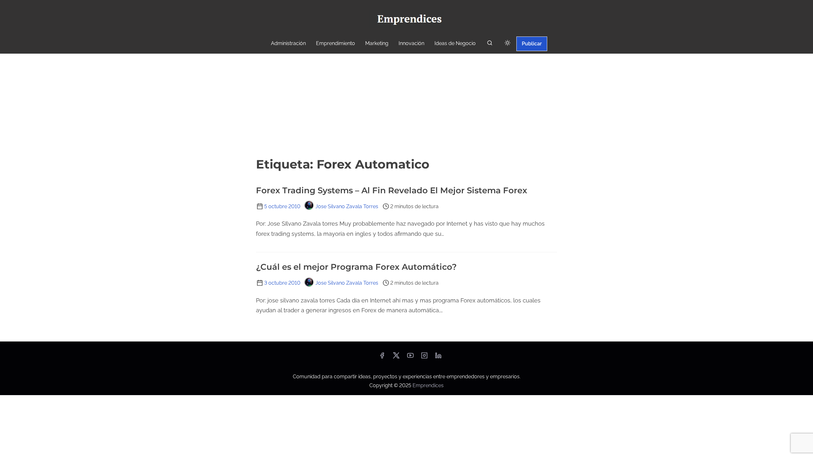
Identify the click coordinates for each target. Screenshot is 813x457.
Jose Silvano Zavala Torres (346, 206)
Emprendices (428, 385)
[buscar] (490, 44)
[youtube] (410, 357)
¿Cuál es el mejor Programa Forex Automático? (356, 267)
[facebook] (382, 357)
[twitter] (396, 357)
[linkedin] (438, 357)
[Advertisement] (406, 104)
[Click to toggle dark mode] (507, 43)
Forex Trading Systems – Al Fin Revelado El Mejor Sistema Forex (391, 190)
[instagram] (424, 357)
